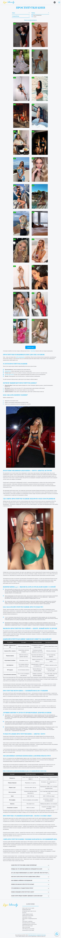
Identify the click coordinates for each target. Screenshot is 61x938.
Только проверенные (37, 15)
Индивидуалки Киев (26, 909)
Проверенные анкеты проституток (29, 924)
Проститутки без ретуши (27, 925)
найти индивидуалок (20, 357)
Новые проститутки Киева (27, 915)
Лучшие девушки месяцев (27, 914)
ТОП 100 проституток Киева (28, 928)
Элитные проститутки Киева (28, 930)
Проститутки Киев (26, 927)
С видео (34, 16)
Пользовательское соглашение (28, 922)
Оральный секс (8, 371)
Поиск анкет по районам (27, 921)
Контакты (24, 912)
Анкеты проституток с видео (28, 908)
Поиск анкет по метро (26, 917)
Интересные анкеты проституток (29, 911)
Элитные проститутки (9, 374)
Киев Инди (33, 351)
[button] (56, 933)
